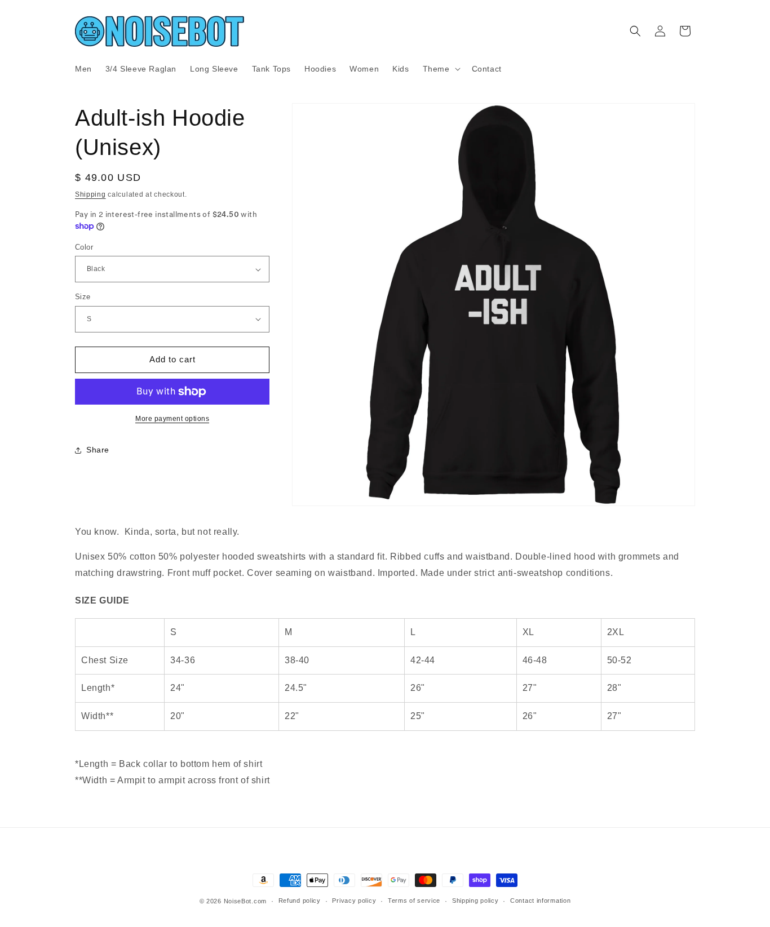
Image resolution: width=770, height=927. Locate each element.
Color (84, 247)
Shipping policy (475, 900)
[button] (440, 69)
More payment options (172, 419)
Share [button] (97, 449)
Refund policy (299, 900)
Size (83, 296)
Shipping (90, 194)
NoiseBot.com (245, 901)
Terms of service (414, 900)
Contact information (540, 900)
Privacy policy (354, 900)
